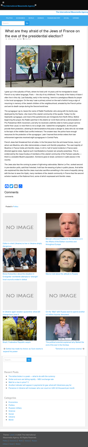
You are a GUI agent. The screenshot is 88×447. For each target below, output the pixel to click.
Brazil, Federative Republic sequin (17, 342)
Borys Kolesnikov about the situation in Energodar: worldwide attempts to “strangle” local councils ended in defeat (20, 276)
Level (12, 434)
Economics (20, 18)
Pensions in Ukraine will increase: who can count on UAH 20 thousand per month (41, 388)
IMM (20, 39)
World (31, 18)
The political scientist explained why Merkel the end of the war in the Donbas (65, 343)
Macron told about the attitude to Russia (62, 273)
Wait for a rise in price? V (19, 382)
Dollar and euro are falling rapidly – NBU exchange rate (31, 379)
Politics (9, 18)
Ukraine (76, 18)
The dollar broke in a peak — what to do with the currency (32, 376)
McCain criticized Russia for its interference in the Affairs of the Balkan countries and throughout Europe (64, 241)
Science (41, 18)
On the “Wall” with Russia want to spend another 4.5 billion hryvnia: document (65, 313)
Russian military (53, 18)
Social (66, 18)
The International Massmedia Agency (19, 6)
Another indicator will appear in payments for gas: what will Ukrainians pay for (40, 385)
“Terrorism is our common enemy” (68, 348)
